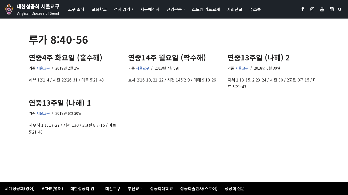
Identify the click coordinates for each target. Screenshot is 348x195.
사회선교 (234, 9)
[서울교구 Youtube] (322, 9)
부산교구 (135, 188)
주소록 (255, 9)
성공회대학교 (161, 188)
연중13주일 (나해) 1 (60, 103)
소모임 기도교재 (206, 9)
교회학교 (99, 9)
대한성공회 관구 (84, 188)
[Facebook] (302, 9)
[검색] (340, 9)
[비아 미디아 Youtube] (331, 9)
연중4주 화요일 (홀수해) (65, 57)
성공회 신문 (235, 188)
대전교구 (113, 188)
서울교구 (43, 68)
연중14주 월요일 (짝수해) (167, 57)
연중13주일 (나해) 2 (258, 57)
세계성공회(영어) (20, 188)
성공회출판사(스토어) (199, 188)
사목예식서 (149, 9)
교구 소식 (76, 9)
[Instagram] (312, 9)
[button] (132, 9)
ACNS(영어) (52, 188)
